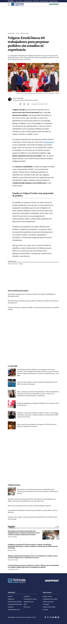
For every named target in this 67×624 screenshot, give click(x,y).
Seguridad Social (28, 602)
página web (48, 142)
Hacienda (10, 607)
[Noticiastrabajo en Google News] (58, 617)
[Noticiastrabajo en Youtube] (56, 617)
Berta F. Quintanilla (18, 98)
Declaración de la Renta (14, 602)
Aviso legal (46, 604)
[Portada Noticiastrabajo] (16, 580)
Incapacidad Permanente (15, 604)
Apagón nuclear (28, 1)
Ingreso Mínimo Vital (14, 609)
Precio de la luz (19, 1)
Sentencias (11, 599)
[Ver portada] (17, 4)
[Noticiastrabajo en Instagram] (50, 617)
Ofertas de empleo (13, 263)
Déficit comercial (44, 1)
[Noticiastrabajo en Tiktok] (53, 617)
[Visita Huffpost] (54, 4)
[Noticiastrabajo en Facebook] (45, 617)
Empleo (21, 263)
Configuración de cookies (50, 599)
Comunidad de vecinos (30, 599)
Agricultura (36, 1)
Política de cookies (48, 602)
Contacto (45, 609)
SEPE (25, 604)
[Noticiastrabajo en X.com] (48, 617)
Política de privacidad (49, 607)
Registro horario (54, 1)
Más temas (27, 607)
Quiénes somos (47, 596)
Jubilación (27, 596)
